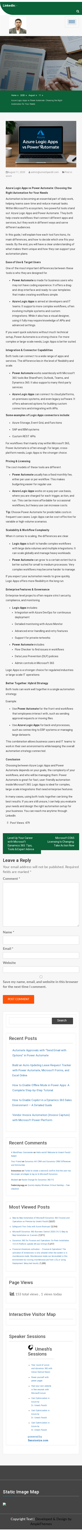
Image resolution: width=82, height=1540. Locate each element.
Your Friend (16, 1161)
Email (8, 949)
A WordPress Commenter (22, 1152)
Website (9, 963)
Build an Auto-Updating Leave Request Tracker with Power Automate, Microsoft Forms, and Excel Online (41, 1070)
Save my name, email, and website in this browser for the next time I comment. (40, 984)
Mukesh (14, 1180)
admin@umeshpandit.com (44, 172)
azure (9, 176)
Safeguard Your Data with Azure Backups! (31, 1226)
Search (62, 1020)
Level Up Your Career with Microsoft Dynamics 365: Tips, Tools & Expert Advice (21, 843)
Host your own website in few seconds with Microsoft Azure (41, 1389)
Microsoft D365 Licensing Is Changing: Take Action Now (60, 841)
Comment (11, 879)
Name (8, 932)
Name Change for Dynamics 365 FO (38, 1180)
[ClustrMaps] (4, 1503)
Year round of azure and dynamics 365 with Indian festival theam (41, 1368)
